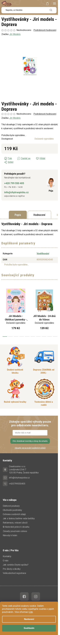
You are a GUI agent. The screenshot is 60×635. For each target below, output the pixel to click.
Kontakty (7, 556)
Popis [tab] (18, 215)
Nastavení (29, 619)
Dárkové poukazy (11, 506)
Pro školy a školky (12, 569)
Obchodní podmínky (12, 510)
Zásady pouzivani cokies (15, 531)
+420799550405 (17, 483)
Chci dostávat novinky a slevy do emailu (30, 441)
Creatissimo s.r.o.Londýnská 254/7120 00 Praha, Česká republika (24, 469)
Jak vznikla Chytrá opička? (15, 564)
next (57, 311)
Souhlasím (29, 628)
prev (3, 311)
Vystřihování (43, 253)
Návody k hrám (10, 535)
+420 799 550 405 (14, 183)
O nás (5, 560)
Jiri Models (15, 118)
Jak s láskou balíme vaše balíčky (19, 518)
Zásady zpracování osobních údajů (30, 448)
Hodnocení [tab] (39, 215)
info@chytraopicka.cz (16, 192)
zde (31, 612)
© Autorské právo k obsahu (16, 527)
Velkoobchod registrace (14, 573)
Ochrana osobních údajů (14, 514)
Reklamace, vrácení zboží (15, 522)
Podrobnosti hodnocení (44, 114)
